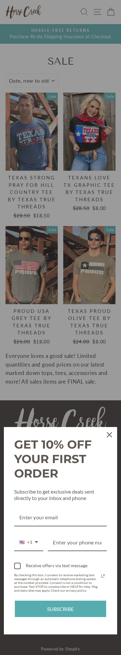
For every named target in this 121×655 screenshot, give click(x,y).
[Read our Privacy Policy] (103, 576)
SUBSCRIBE (60, 609)
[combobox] (28, 542)
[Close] (109, 434)
